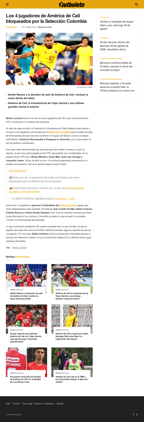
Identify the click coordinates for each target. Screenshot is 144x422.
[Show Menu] (7, 4)
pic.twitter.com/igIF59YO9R (24, 191)
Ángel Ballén (11, 27)
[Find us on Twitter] (137, 414)
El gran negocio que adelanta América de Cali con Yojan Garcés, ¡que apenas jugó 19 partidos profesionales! (26, 337)
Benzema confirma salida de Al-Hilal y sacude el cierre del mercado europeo (116, 66)
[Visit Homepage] (72, 4)
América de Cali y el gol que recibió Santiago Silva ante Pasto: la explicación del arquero (72, 336)
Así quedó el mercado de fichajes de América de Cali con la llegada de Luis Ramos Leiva (25, 379)
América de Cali (44, 27)
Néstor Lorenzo (19, 247)
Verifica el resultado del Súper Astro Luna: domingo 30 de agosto (116, 25)
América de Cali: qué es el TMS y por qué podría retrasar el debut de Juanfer (72, 379)
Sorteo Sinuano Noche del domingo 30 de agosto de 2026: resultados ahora (115, 45)
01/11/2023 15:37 (29, 27)
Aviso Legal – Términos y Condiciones (38, 403)
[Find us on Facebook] (133, 414)
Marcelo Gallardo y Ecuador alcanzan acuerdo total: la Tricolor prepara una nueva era (117, 86)
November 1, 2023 (65, 198)
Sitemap (60, 403)
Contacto (16, 403)
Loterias (104, 17)
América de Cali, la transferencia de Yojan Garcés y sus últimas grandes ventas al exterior (46, 104)
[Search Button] (136, 4)
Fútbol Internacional (111, 58)
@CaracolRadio (75, 188)
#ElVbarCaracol (18, 170)
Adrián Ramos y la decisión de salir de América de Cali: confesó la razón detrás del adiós (48, 96)
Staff (8, 403)
